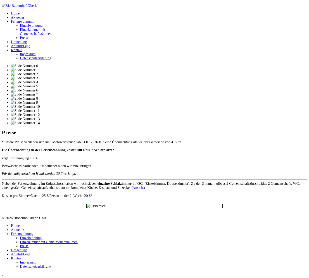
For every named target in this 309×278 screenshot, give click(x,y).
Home (15, 13)
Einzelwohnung (31, 25)
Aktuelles (17, 17)
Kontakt (16, 50)
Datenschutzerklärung (35, 58)
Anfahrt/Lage (20, 46)
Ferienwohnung (22, 21)
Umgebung (19, 42)
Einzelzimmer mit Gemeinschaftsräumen (36, 32)
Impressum (28, 54)
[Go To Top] (2, 274)
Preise (24, 38)
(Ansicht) (138, 187)
